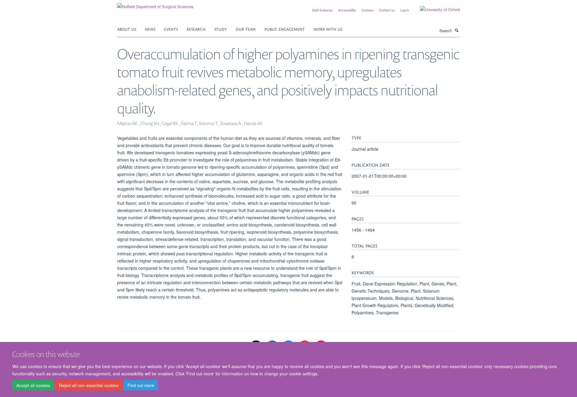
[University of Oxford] (435, 9)
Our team (246, 29)
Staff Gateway (322, 10)
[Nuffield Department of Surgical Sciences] (155, 4)
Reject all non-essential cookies (89, 385)
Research (196, 29)
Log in (404, 10)
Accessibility (347, 10)
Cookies (368, 10)
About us (126, 29)
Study (220, 29)
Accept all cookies (33, 385)
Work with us (327, 29)
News (150, 29)
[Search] (456, 30)
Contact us (387, 10)
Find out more (140, 385)
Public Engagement (284, 29)
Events (171, 29)
